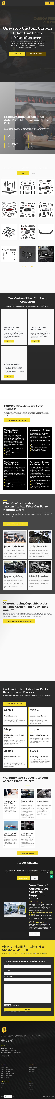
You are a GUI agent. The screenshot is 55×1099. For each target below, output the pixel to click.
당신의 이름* (6, 964)
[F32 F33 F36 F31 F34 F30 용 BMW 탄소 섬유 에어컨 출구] (27, 254)
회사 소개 (31, 1084)
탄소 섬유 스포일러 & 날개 (7, 1069)
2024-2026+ (9, 242)
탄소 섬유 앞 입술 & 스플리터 (7, 1073)
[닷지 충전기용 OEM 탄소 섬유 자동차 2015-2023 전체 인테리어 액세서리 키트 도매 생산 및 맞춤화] (27, 209)
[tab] (23, 878)
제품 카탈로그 (32, 1071)
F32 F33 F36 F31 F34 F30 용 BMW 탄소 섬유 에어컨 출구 (27, 264)
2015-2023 (9, 219)
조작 (2, 1086)
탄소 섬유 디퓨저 (5, 1077)
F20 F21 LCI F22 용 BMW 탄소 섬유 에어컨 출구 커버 (45, 264)
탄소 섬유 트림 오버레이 (34, 1069)
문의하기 (31, 1090)
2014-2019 (45, 197)
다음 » (31, 266)
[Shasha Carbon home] (3, 3)
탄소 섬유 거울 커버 (5, 1071)
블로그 (30, 1088)
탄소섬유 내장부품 (33, 1067)
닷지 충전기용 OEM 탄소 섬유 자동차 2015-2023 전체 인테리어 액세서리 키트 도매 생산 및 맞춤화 (27, 219)
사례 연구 (31, 1086)
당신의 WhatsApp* (8, 976)
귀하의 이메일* (7, 970)
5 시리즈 (9, 197)
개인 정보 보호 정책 (46, 1096)
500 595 (27, 242)
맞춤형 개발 (3, 1084)
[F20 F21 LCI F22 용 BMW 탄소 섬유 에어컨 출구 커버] (46, 254)
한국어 (9, 1096)
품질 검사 (3, 1088)
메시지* (5, 983)
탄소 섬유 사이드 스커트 (6, 1075)
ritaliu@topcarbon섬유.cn (11, 1050)
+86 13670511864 (9, 1048)
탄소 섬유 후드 (4, 1067)
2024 (45, 242)
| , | (27, 197)
